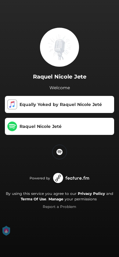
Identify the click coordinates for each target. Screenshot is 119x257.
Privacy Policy (91, 193)
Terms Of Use (33, 199)
